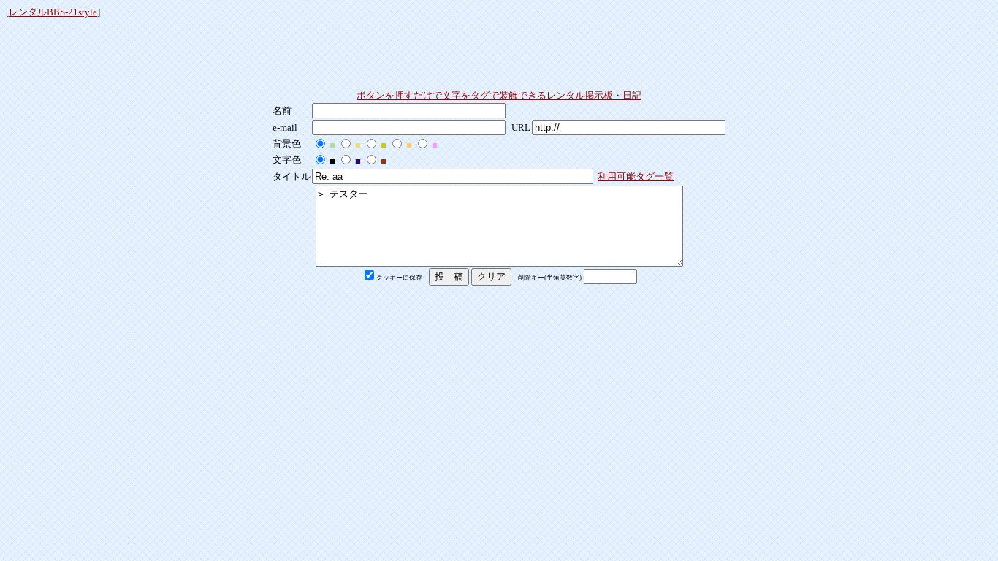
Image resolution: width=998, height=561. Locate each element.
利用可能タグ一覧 (636, 176)
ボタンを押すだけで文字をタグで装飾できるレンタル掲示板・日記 (499, 95)
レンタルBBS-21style (53, 12)
